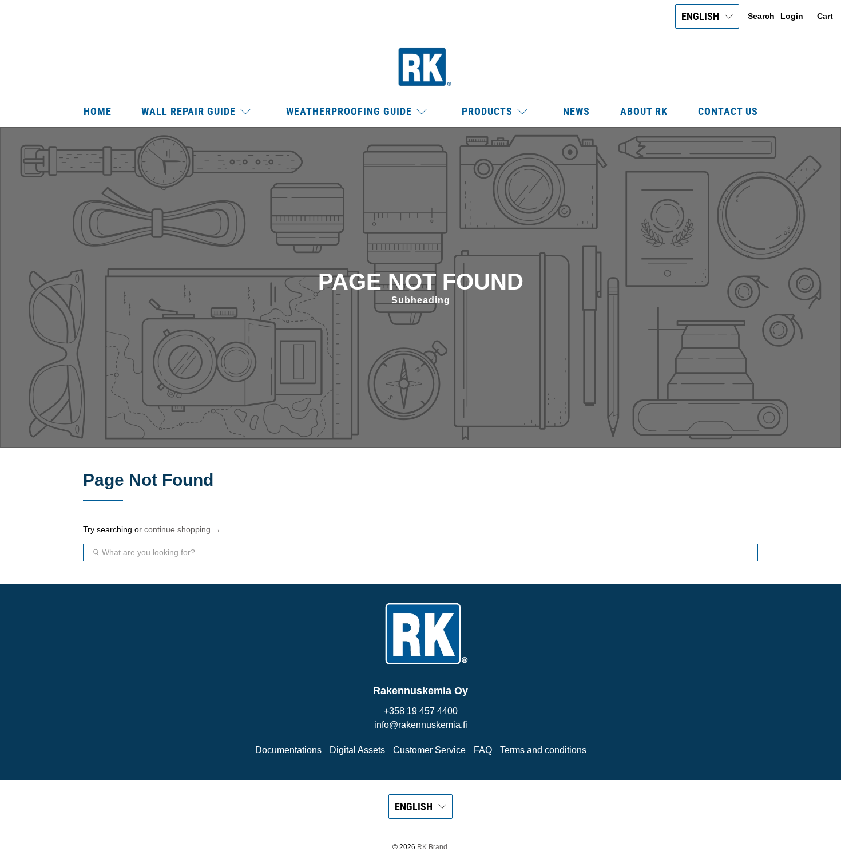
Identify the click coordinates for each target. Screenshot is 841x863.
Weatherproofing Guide (349, 111)
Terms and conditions (543, 750)
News (576, 111)
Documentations (288, 750)
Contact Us (728, 111)
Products (487, 111)
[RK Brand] (420, 67)
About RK (644, 111)
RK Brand (432, 846)
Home (98, 111)
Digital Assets (357, 750)
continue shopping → (182, 529)
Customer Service (429, 750)
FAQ (483, 750)
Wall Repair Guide (188, 111)
